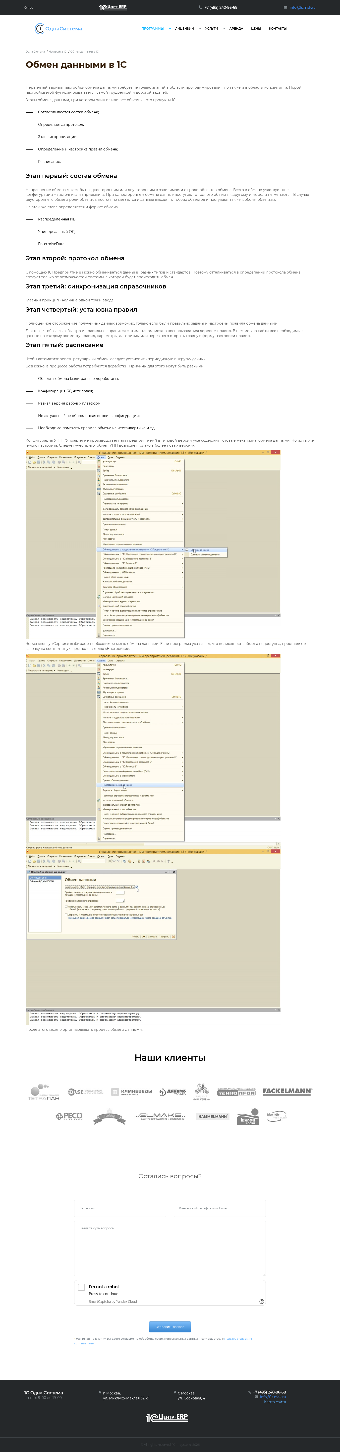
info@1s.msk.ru (273, 1397)
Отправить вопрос (170, 1327)
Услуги (211, 28)
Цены (256, 28)
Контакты (278, 28)
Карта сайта (275, 1402)
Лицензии (184, 28)
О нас (28, 7)
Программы (153, 28)
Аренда (236, 28)
